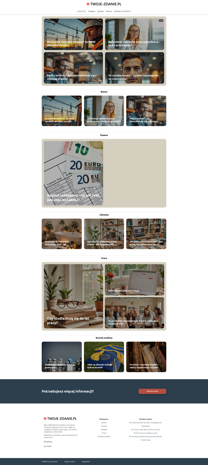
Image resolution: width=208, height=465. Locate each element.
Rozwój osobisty (122, 11)
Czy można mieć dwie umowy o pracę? (145, 429)
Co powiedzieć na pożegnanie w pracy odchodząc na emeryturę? (133, 322)
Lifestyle (81, 11)
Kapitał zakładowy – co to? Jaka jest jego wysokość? (73, 197)
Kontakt (47, 446)
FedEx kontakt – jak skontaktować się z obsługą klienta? (71, 77)
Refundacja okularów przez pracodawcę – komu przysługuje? (134, 43)
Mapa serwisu (69, 462)
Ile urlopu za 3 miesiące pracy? (123, 290)
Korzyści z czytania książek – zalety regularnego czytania (144, 366)
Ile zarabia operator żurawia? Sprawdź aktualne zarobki (71, 43)
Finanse (91, 11)
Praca (109, 11)
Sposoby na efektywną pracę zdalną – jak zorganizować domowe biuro (102, 243)
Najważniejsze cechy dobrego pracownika (60, 366)
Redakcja (48, 441)
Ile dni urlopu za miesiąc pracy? (145, 433)
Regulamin (86, 462)
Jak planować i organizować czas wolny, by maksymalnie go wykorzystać (146, 243)
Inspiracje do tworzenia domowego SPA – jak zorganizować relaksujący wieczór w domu (58, 243)
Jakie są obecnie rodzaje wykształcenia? (99, 366)
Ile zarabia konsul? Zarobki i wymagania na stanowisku (133, 77)
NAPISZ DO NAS (152, 391)
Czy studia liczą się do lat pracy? (68, 320)
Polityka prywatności (50, 462)
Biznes (101, 11)
